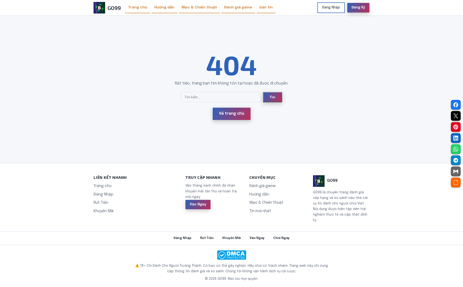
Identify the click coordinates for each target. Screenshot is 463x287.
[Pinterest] (456, 127)
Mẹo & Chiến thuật (199, 7)
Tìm (272, 97)
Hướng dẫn (164, 7)
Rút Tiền (101, 203)
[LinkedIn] (456, 138)
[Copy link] (456, 182)
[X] (456, 116)
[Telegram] (456, 160)
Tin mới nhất (260, 211)
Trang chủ (137, 7)
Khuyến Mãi (104, 211)
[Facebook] (456, 105)
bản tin (266, 7)
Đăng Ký (358, 7)
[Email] (456, 171)
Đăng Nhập (331, 7)
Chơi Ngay (281, 238)
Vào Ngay (198, 204)
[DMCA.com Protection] (231, 255)
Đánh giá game (238, 7)
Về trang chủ (231, 114)
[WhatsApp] (456, 149)
